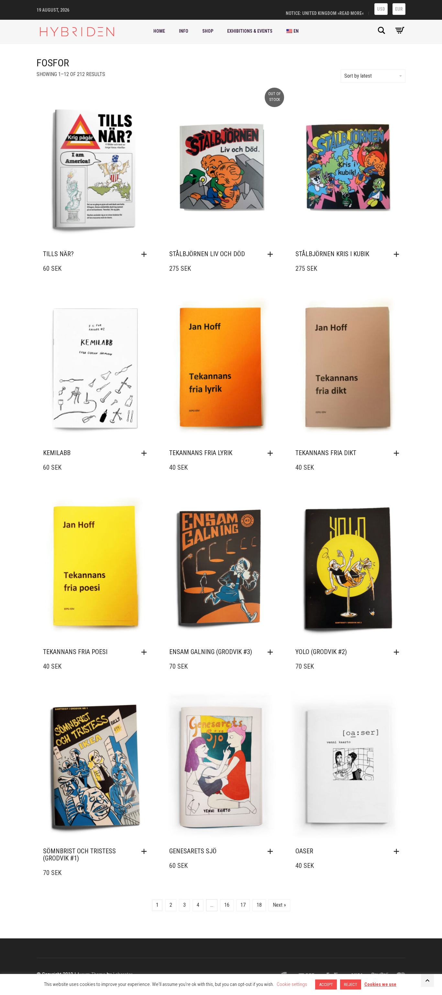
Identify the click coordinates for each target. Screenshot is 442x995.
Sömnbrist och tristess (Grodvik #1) (79, 854)
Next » (279, 905)
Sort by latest (358, 76)
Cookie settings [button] (292, 984)
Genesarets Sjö (192, 851)
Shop (207, 31)
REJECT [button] (350, 984)
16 (226, 905)
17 (243, 905)
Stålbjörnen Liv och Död (207, 254)
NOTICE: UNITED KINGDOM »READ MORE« (325, 13)
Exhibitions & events (249, 31)
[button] (145, 254)
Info (183, 31)
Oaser (304, 851)
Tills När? (58, 254)
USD (381, 9)
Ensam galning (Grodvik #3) (210, 652)
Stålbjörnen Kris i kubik (332, 254)
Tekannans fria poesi (75, 652)
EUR (399, 9)
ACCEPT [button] (326, 984)
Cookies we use (380, 984)
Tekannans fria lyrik (200, 453)
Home (159, 31)
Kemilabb (57, 453)
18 (259, 905)
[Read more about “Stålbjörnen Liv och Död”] (272, 254)
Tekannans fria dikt (325, 453)
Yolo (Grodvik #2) (321, 652)
